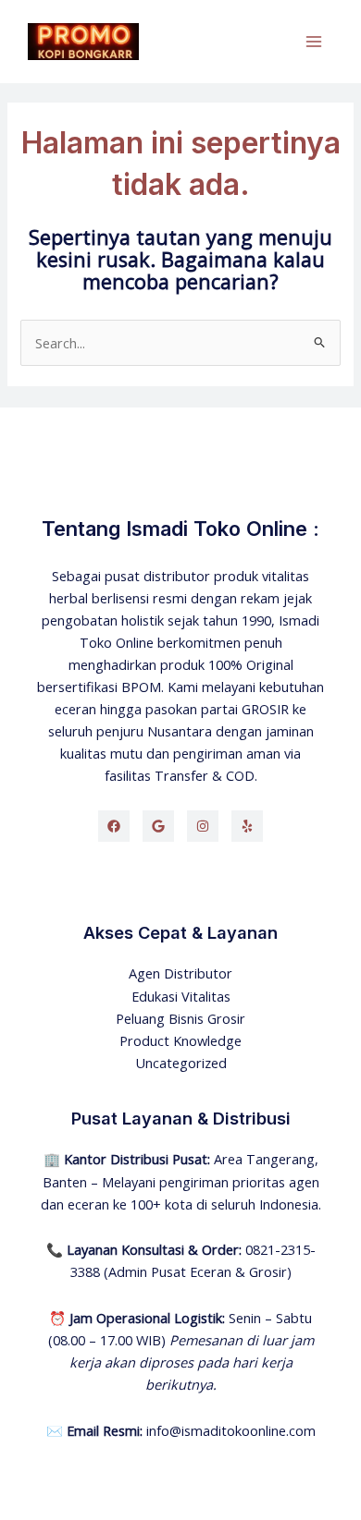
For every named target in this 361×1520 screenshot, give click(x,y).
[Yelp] (247, 826)
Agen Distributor (180, 973)
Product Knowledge (180, 1040)
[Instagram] (202, 826)
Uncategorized (181, 1062)
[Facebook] (114, 826)
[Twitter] (158, 826)
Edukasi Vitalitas (180, 996)
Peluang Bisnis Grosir (180, 1018)
